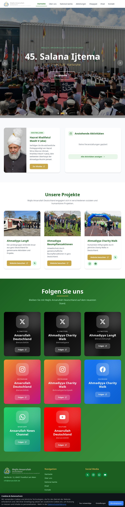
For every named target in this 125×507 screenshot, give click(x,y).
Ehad (103, 4)
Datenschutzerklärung (57, 504)
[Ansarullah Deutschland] (87, 475)
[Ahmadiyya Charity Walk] (115, 257)
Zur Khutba (37, 166)
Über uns (53, 4)
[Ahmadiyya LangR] (34, 263)
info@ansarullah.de (12, 480)
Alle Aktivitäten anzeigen (91, 156)
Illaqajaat (93, 4)
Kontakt (111, 4)
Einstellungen (101, 503)
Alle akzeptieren (116, 503)
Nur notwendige (85, 503)
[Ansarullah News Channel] (99, 475)
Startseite (41, 4)
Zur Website (60, 75)
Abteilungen (81, 4)
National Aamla (66, 4)
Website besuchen (17, 263)
